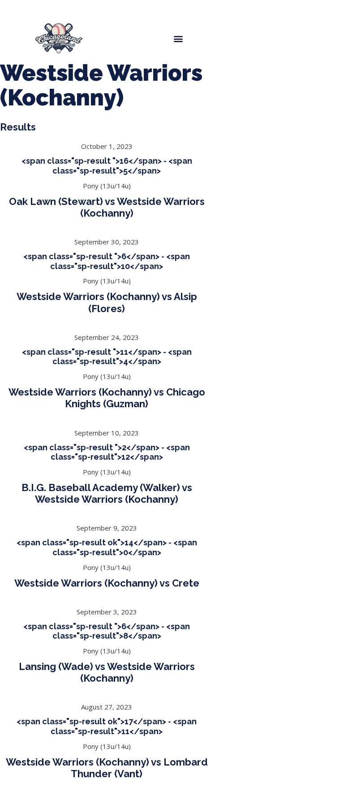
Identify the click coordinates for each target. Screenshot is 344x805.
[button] (178, 38)
